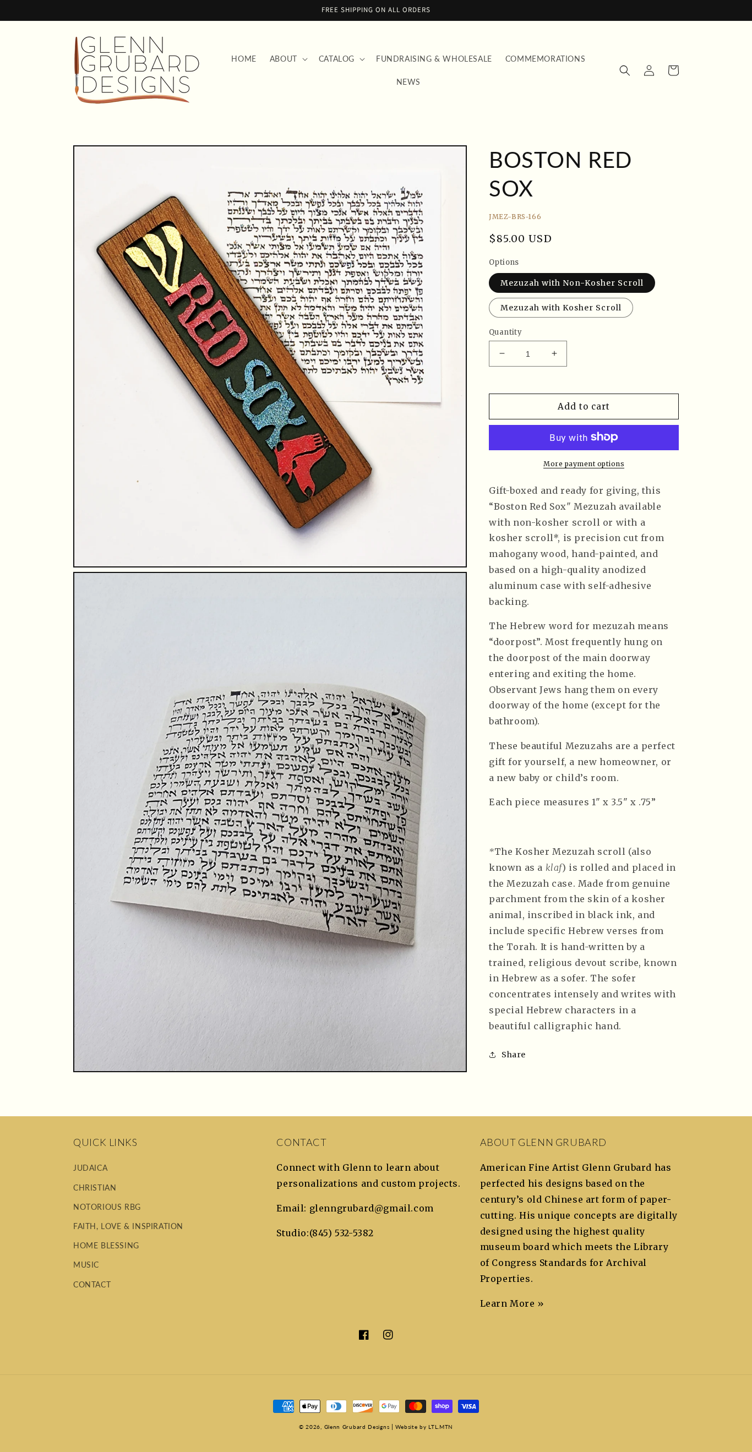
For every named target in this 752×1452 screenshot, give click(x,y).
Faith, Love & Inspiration (128, 1226)
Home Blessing (106, 1245)
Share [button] (514, 1054)
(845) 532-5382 (341, 1232)
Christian (94, 1187)
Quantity (505, 331)
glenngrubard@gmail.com (371, 1208)
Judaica (90, 1167)
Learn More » (512, 1303)
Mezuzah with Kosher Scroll (561, 307)
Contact (92, 1284)
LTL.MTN (440, 1426)
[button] (287, 58)
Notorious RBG (107, 1206)
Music (86, 1264)
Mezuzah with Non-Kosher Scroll (572, 282)
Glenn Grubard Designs (357, 1426)
